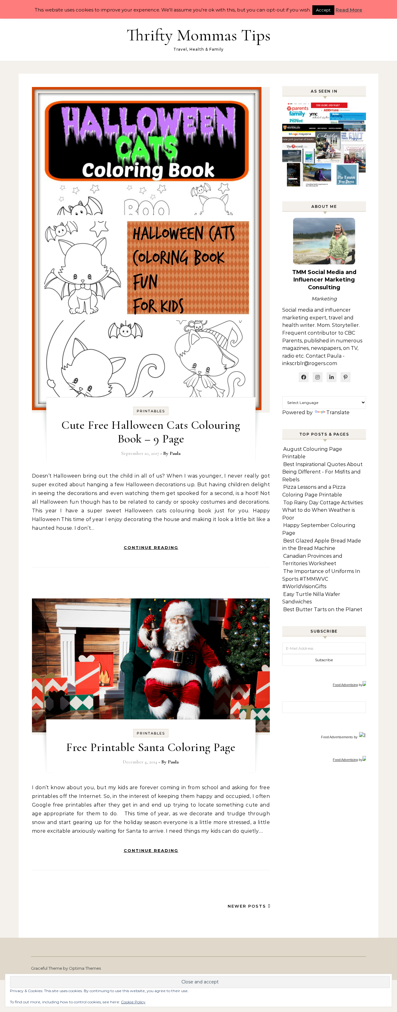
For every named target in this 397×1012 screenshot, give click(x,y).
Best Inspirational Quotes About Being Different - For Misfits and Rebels (322, 472)
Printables (151, 411)
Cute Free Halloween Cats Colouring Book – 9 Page (150, 432)
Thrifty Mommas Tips (198, 35)
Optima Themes (85, 968)
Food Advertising (345, 685)
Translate (338, 412)
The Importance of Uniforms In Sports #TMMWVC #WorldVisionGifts (321, 578)
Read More (349, 10)
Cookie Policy (133, 1002)
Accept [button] (323, 9)
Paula (175, 453)
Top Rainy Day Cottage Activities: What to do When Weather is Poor (323, 510)
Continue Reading (151, 547)
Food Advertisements (337, 737)
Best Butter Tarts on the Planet (322, 609)
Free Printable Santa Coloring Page (150, 747)
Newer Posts (248, 906)
